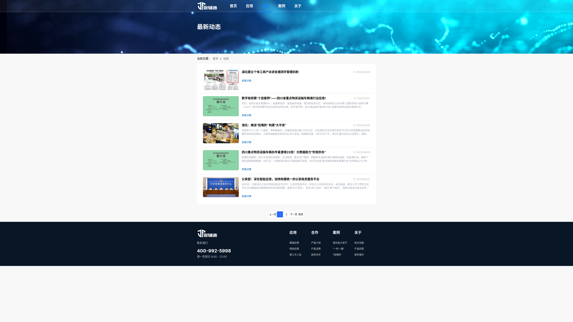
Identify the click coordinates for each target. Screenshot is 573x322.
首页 (233, 6)
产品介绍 (316, 242)
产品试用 (316, 248)
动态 (265, 6)
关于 (297, 6)
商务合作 (316, 254)
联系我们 (359, 254)
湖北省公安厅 (340, 242)
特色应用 (294, 248)
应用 (249, 6)
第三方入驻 (295, 254)
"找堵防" (337, 254)
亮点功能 (359, 242)
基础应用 (294, 242)
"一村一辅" (338, 248)
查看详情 (246, 80)
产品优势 (359, 248)
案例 (281, 6)
